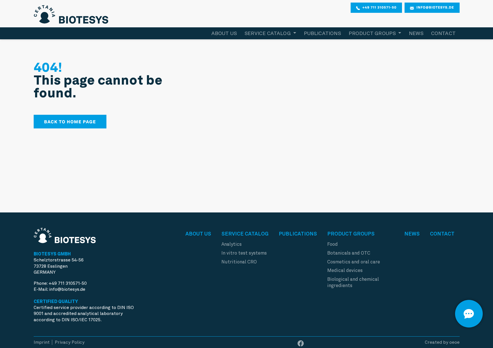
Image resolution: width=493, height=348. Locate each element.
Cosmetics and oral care (353, 262)
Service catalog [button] (268, 33)
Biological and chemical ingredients (353, 282)
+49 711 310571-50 (379, 7)
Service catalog (244, 234)
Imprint (42, 342)
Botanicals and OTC (348, 253)
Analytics (231, 244)
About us (224, 33)
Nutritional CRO (239, 262)
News (416, 33)
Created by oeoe (442, 342)
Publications (322, 33)
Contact (443, 33)
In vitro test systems (244, 253)
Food (332, 244)
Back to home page (70, 121)
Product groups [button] (373, 33)
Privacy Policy (69, 342)
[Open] (469, 313)
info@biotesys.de (435, 7)
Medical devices (345, 270)
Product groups (351, 234)
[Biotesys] (71, 13)
